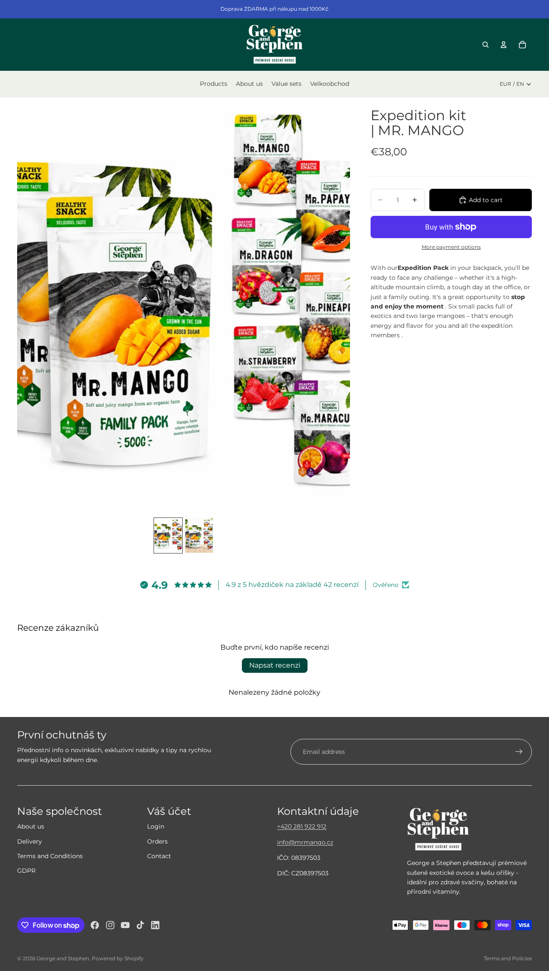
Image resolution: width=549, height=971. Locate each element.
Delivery (29, 841)
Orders (157, 841)
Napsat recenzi (274, 665)
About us (30, 826)
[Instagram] (110, 925)
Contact (159, 856)
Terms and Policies (508, 958)
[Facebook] (95, 925)
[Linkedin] (155, 925)
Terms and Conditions (50, 856)
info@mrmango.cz (305, 842)
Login (155, 826)
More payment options (451, 247)
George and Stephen (62, 958)
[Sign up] (519, 752)
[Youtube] (125, 925)
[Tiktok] (140, 925)
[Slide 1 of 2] (168, 535)
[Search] (485, 44)
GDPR (26, 870)
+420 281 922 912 (301, 826)
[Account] (503, 44)
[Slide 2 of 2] (199, 535)
